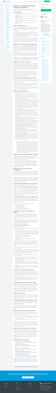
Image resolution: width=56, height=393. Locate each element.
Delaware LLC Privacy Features (8, 13)
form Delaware (31, 203)
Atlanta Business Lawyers (45, 59)
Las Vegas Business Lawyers (45, 74)
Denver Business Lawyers (45, 72)
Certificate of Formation (17, 28)
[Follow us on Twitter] (48, 383)
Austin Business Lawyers (45, 60)
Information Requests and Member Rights (8, 38)
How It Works (26, 1)
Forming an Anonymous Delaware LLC (7, 35)
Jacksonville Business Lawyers (45, 73)
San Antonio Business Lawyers (45, 77)
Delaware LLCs (33, 41)
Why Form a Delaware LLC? (7, 17)
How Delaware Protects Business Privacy (8, 15)
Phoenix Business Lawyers (45, 75)
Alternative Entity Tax (8, 40)
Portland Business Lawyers (45, 76)
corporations (36, 122)
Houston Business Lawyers (45, 64)
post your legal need (29, 358)
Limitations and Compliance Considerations (8, 25)
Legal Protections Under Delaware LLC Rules (8, 20)
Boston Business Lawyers (45, 61)
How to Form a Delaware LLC (7, 33)
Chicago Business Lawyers (45, 62)
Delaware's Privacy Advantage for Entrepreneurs (8, 22)
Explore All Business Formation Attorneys (46, 34)
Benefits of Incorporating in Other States (8, 45)
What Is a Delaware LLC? (8, 8)
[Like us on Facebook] (46, 383)
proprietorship (21, 260)
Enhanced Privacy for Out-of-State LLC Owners (8, 30)
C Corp (35, 106)
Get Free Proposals (28, 377)
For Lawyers (40, 1)
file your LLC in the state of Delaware (31, 92)
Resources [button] (35, 1)
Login (51, 1)
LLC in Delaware (44, 43)
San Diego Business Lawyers (45, 78)
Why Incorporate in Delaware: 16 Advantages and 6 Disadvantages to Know (46, 42)
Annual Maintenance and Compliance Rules (8, 42)
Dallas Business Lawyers (45, 63)
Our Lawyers (31, 1)
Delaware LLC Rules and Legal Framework (8, 11)
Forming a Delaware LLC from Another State (8, 28)
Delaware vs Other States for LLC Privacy (8, 48)
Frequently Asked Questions (8, 50)
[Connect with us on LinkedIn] (50, 383)
